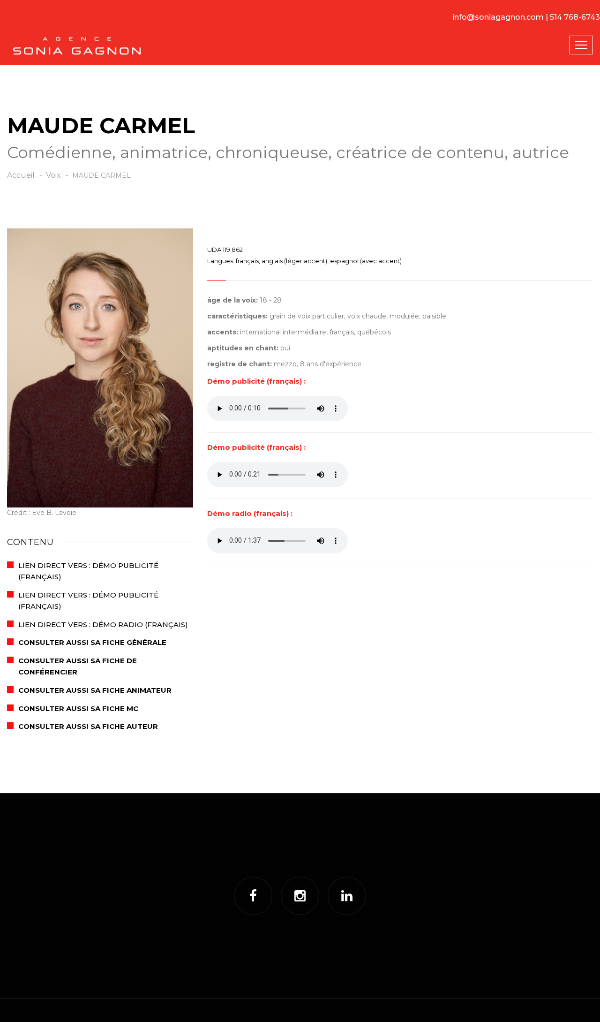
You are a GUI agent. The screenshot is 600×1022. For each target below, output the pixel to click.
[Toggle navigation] (581, 45)
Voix (53, 175)
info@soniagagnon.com (498, 17)
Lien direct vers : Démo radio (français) (103, 624)
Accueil (21, 175)
